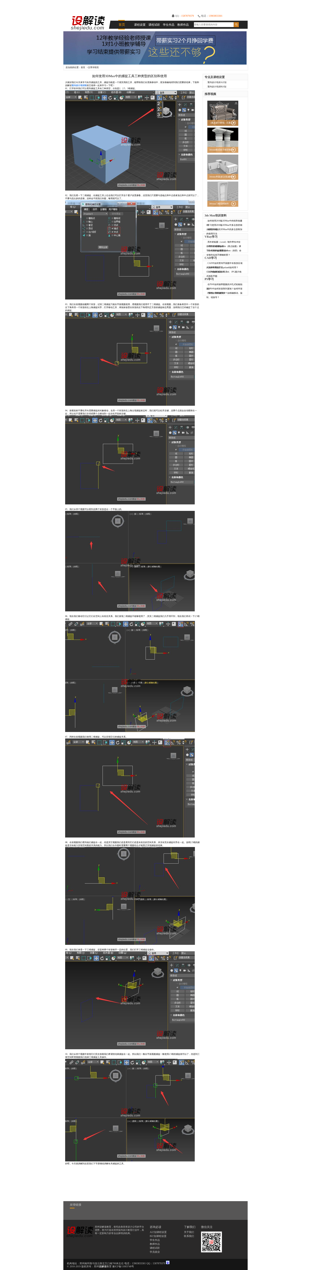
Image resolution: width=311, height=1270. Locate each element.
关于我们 (189, 1232)
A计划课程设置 (158, 1232)
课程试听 (154, 24)
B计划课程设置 (158, 1236)
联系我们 (189, 1236)
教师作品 (183, 24)
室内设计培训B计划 (217, 86)
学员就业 (155, 1252)
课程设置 (140, 24)
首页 (122, 24)
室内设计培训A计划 (217, 82)
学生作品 (168, 24)
